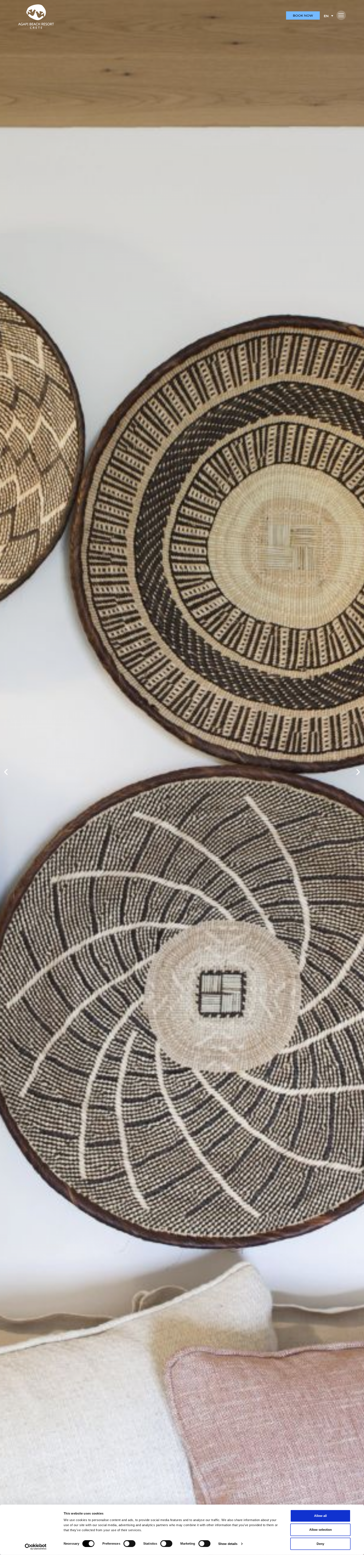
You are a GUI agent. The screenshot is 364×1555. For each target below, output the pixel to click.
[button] (341, 15)
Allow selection (320, 1529)
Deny (320, 1543)
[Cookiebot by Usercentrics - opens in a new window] (35, 1547)
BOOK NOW (303, 15)
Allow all (320, 1515)
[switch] (129, 1543)
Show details (227, 1544)
